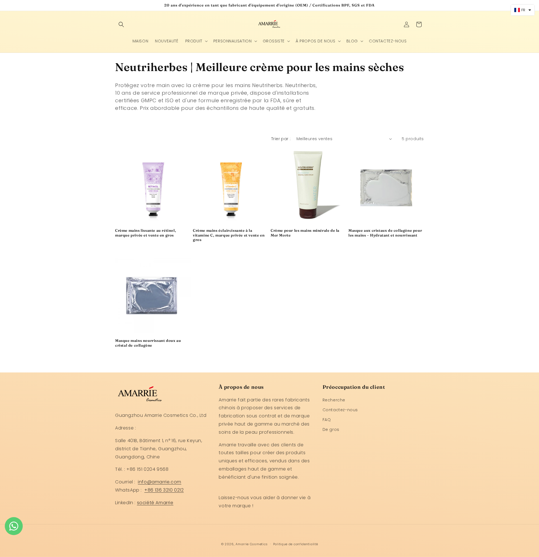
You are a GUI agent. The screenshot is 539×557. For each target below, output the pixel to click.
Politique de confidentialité (295, 544)
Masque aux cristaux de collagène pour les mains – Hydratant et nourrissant (385, 232)
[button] (121, 24)
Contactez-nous (340, 410)
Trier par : (281, 139)
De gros (331, 429)
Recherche (334, 400)
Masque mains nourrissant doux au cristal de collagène (148, 342)
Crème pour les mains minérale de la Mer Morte (305, 232)
